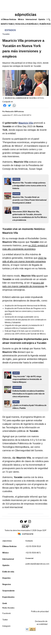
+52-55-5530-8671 (33, 553)
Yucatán (6, 34)
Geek (4, 603)
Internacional (31, 19)
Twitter (5, 620)
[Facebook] (4, 105)
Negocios (6, 584)
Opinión (41, 19)
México (21, 19)
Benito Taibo (7, 24)
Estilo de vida (8, 572)
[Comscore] (25, 534)
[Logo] (25, 14)
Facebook (6, 613)
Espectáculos (8, 597)
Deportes (6, 578)
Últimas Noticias (9, 19)
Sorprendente (8, 591)
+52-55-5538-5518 (33, 546)
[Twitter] (9, 105)
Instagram (6, 626)
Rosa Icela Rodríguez (26, 24)
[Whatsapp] (14, 105)
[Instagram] (29, 521)
